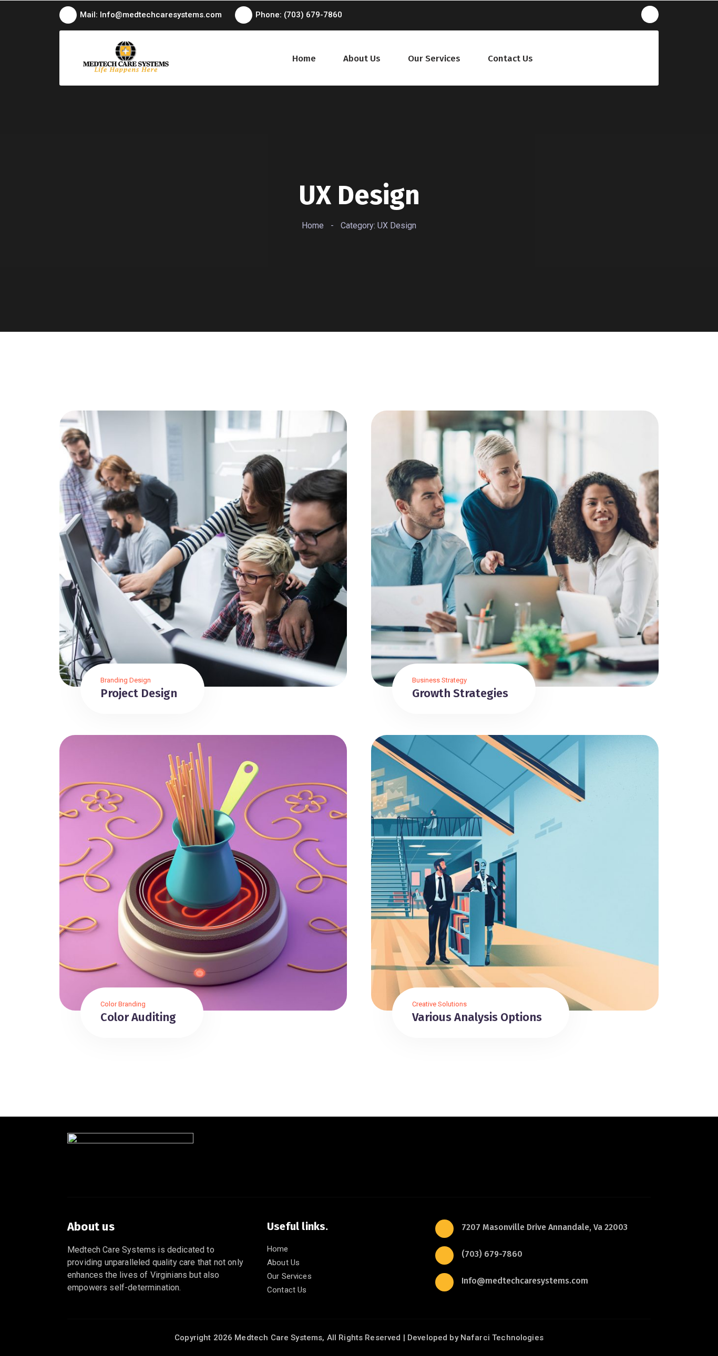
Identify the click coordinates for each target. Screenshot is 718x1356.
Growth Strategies (460, 693)
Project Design (138, 693)
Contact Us (510, 58)
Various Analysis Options (477, 1017)
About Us (362, 58)
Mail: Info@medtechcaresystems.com (151, 14)
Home (304, 58)
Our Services (434, 58)
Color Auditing (138, 1017)
